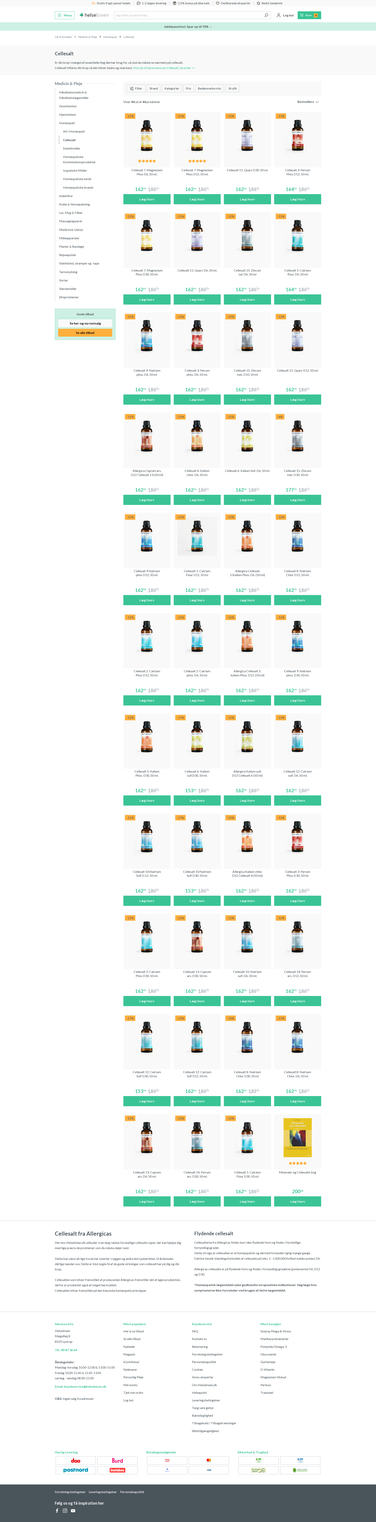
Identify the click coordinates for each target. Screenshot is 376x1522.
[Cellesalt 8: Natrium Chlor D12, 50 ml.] (298, 536)
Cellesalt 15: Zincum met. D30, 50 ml (297, 473)
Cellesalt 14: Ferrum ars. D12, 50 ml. (297, 974)
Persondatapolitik (204, 1362)
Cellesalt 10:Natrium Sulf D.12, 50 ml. (147, 874)
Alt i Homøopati (74, 131)
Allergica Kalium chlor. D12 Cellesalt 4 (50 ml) (247, 874)
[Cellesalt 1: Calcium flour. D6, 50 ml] (298, 236)
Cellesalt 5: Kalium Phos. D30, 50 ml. (147, 773)
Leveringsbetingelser (206, 1400)
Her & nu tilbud (133, 1331)
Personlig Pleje (133, 1377)
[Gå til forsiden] (94, 15)
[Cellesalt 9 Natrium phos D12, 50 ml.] (147, 536)
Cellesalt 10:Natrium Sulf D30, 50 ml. (197, 874)
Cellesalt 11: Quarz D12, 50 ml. (297, 370)
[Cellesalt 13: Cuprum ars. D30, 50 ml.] (197, 937)
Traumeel (266, 1392)
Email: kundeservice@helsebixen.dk (80, 1386)
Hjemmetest (67, 114)
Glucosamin (268, 1354)
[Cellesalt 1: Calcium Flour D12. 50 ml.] (197, 536)
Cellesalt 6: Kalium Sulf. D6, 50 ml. (247, 470)
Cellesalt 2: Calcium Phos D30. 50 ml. (147, 974)
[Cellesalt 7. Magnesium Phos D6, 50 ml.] (147, 135)
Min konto (130, 1385)
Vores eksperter (202, 1377)
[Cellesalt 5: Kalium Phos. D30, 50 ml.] (147, 737)
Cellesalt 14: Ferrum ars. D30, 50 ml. (197, 1174)
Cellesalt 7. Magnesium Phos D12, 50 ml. (197, 172)
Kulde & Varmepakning (74, 204)
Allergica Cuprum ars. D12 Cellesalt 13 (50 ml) (147, 473)
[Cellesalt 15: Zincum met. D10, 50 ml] (247, 336)
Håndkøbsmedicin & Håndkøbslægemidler (74, 94)
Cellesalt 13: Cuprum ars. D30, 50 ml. (197, 974)
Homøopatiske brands (78, 187)
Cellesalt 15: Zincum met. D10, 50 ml (247, 372)
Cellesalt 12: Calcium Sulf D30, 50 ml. (147, 1074)
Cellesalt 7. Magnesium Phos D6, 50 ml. (147, 172)
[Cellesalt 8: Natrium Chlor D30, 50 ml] (247, 1037)
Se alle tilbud (85, 332)
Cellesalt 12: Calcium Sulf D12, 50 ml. (197, 1074)
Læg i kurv (146, 199)
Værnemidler (68, 288)
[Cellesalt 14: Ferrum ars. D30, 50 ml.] (197, 1138)
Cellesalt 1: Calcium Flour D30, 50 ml (247, 1174)
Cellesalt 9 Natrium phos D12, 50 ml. (147, 573)
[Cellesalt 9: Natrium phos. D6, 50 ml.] (147, 336)
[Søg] (266, 15)
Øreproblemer (69, 297)
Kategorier (171, 88)
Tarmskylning (68, 272)
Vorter (63, 280)
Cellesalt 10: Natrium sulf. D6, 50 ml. (247, 974)
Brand (154, 88)
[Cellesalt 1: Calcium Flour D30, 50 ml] (247, 1138)
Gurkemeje (267, 1362)
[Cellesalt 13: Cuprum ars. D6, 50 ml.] (147, 1138)
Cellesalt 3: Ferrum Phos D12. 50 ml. (297, 172)
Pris (188, 88)
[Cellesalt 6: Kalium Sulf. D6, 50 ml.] (247, 436)
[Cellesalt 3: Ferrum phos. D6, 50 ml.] (197, 336)
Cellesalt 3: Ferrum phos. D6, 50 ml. (197, 372)
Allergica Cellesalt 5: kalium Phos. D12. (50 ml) (247, 673)
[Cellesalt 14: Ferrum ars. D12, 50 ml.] (298, 937)
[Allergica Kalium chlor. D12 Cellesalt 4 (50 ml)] (247, 837)
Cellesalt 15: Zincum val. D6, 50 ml (247, 272)
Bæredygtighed (202, 1415)
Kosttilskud (131, 1362)
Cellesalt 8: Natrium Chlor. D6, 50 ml (297, 1074)
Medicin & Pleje (68, 83)
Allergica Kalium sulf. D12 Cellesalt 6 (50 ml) (247, 773)
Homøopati (67, 123)
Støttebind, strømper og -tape (79, 263)
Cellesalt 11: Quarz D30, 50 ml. (247, 170)
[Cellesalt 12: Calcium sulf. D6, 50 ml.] (298, 737)
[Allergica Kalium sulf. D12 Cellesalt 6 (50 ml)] (247, 737)
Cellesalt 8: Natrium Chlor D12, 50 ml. (297, 573)
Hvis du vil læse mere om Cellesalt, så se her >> (164, 68)
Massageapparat (70, 221)
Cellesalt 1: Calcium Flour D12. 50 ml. (197, 573)
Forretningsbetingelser (207, 1354)
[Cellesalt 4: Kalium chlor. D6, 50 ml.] (197, 436)
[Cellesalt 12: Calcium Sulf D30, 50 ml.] (147, 1037)
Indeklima (65, 196)
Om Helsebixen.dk (204, 1385)
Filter (138, 88)
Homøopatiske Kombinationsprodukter (79, 159)
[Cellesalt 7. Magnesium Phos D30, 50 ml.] (147, 236)
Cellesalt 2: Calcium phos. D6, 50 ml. (197, 673)
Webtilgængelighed (205, 1431)
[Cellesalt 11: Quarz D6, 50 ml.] (197, 236)
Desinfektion (68, 106)
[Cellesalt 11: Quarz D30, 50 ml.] (247, 135)
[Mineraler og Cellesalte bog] (298, 1138)
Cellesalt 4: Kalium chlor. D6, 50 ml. (197, 473)
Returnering (200, 1346)
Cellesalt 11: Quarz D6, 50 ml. (197, 270)
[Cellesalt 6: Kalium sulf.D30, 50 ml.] (197, 737)
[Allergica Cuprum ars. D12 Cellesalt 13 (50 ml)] (147, 436)
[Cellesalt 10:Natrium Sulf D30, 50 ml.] (197, 837)
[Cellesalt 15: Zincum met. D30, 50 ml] (298, 436)
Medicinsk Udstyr (71, 229)
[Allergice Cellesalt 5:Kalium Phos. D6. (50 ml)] (247, 536)
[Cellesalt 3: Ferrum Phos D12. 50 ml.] (298, 135)
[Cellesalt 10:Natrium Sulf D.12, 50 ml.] (147, 837)
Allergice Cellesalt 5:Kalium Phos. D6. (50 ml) (247, 573)
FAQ (195, 1331)
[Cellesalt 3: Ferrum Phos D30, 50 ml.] (298, 837)
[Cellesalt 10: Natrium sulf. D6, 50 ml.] (247, 937)
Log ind (128, 1400)
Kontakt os (199, 1339)
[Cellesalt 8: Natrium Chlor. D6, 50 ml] (298, 1037)
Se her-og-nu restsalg (85, 323)
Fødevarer (130, 1369)
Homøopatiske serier (77, 179)
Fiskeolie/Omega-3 (273, 1346)
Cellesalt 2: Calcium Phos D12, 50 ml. (147, 673)
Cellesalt (69, 140)
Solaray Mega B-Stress (275, 1331)
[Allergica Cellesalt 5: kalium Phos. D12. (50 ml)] (247, 637)
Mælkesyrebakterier (274, 1339)
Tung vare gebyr (203, 1408)
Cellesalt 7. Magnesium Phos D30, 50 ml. (147, 272)
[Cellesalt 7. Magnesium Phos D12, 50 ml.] (197, 135)
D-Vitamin (267, 1369)
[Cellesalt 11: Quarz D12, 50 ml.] (298, 336)
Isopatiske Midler (75, 170)
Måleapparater (69, 238)
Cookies (197, 1369)
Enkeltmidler (71, 148)
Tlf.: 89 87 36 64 (66, 1350)
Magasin (129, 1354)
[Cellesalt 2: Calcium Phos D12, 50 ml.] (147, 637)
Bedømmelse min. (209, 88)
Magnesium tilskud (273, 1377)
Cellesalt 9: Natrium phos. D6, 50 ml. (147, 372)
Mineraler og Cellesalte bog (297, 1172)
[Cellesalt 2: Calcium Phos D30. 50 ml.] (147, 937)
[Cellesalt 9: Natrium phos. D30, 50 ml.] (298, 637)
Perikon (265, 1385)
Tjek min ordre (133, 1392)
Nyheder (129, 1346)
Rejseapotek (67, 255)
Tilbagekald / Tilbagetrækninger (214, 1423)
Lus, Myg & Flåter (71, 212)
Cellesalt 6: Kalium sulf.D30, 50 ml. (197, 773)
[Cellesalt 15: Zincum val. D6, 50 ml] (247, 236)
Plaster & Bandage (71, 246)
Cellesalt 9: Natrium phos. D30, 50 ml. (297, 673)
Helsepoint (199, 1392)
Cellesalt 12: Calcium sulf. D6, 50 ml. (298, 773)
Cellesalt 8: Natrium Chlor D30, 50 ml (247, 1074)
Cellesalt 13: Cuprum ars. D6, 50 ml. (147, 1174)
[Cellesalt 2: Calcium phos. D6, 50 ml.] (197, 637)
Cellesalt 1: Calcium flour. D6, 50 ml (297, 272)
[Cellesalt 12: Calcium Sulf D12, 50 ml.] (197, 1037)
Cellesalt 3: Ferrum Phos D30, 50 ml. (297, 874)
